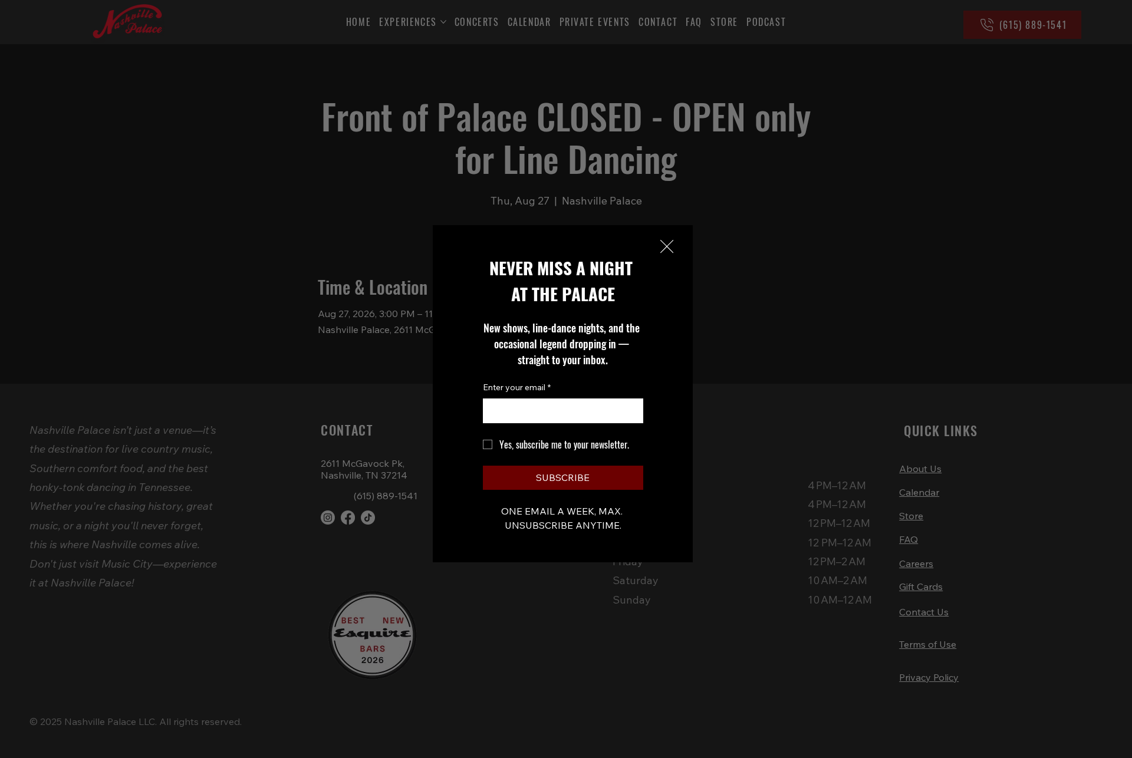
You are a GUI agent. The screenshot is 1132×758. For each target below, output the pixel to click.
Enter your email (517, 387)
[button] (666, 247)
